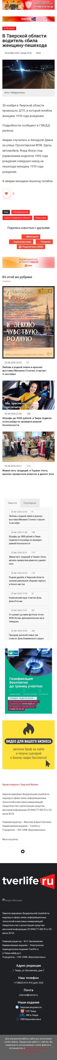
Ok (28, 1055)
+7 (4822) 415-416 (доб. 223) (28, 982)
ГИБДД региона (20, 212)
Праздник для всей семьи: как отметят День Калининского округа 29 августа (26, 638)
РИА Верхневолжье (30, 1019)
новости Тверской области (17, 218)
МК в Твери (32, 1015)
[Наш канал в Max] (23, 852)
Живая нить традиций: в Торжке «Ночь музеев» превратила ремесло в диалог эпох (27, 560)
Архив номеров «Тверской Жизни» (20, 784)
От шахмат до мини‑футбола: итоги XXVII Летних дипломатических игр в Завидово (26, 618)
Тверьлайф (40, 218)
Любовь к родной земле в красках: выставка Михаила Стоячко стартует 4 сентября (24, 371)
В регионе (9, 28)
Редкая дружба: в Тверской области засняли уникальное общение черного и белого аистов (27, 581)
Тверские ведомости (31, 1007)
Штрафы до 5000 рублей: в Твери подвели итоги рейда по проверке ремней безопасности (27, 422)
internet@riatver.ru (28, 995)
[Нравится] (6, 194)
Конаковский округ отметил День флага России (25, 599)
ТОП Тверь (30, 1011)
